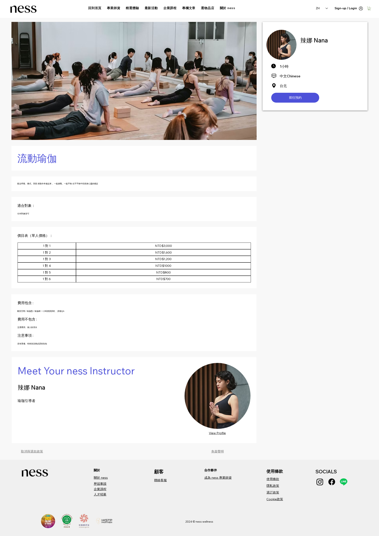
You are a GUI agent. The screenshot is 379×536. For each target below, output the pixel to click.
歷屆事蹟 (100, 484)
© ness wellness (203, 521)
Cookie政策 (274, 499)
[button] (369, 8)
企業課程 (100, 489)
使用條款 (272, 479)
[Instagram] (319, 481)
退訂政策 (272, 492)
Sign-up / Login (346, 8)
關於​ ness (101, 478)
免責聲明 (217, 451)
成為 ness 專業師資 (218, 478)
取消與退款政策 (32, 451)
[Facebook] (331, 481)
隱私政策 (272, 486)
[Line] (343, 481)
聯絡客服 (160, 480)
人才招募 (100, 494)
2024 (189, 521)
